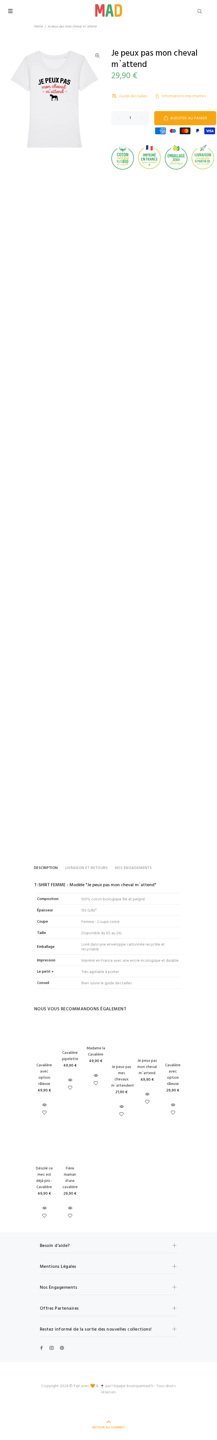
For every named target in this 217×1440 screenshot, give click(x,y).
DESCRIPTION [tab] (46, 868)
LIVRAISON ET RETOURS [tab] (86, 868)
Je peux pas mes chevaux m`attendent (122, 1076)
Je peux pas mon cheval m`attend (147, 1067)
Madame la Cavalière (95, 1051)
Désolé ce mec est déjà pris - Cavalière (44, 1177)
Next (97, 99)
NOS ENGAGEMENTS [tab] (133, 868)
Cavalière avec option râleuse (44, 1074)
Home (38, 26)
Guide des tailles (133, 96)
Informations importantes (184, 96)
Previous (11, 99)
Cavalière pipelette (70, 1056)
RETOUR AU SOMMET (108, 1427)
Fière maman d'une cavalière (70, 1177)
